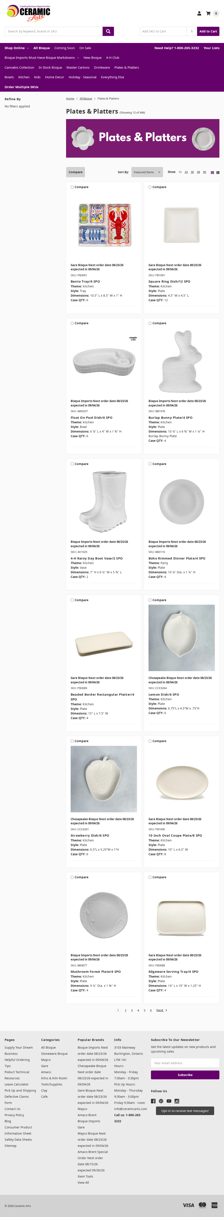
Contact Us (12, 1109)
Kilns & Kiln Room (54, 1078)
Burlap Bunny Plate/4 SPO (170, 417)
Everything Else (112, 77)
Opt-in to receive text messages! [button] (185, 1111)
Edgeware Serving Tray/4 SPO (174, 971)
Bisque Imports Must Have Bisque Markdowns (40, 57)
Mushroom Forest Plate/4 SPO (96, 971)
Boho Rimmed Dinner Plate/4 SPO (177, 558)
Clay (44, 1090)
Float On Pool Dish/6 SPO (91, 417)
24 (186, 172)
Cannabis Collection (19, 67)
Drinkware (102, 67)
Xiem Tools (85, 1176)
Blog (8, 1121)
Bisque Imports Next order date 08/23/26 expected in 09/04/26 (93, 1053)
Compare (75, 172)
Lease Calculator (17, 1084)
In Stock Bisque (50, 67)
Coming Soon (64, 48)
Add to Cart (208, 31)
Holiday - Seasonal (82, 77)
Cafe (44, 1096)
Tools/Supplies (51, 1084)
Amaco (46, 1072)
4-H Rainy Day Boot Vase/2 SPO (97, 558)
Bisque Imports (89, 1121)
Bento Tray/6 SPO (85, 281)
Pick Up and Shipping (20, 1090)
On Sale (85, 48)
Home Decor (54, 77)
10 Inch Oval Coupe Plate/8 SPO (175, 835)
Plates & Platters (126, 67)
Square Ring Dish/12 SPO (170, 281)
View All (83, 1182)
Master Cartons (77, 67)
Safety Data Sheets (18, 1139)
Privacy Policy (14, 1115)
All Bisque (41, 48)
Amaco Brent (87, 1115)
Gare (44, 1066)
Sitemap (11, 1146)
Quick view (104, 226)
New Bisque (93, 57)
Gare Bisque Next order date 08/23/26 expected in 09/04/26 (93, 1096)
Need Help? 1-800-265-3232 (176, 48)
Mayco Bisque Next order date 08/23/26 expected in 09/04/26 (93, 1139)
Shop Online (15, 48)
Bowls (9, 77)
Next (160, 1010)
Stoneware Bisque (54, 1053)
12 (180, 172)
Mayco (46, 1060)
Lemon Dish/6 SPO (164, 694)
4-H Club (112, 57)
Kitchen (24, 77)
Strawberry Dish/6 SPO (90, 835)
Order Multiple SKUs (21, 87)
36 (192, 172)
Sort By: (123, 172)
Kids (37, 77)
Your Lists (211, 48)
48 (198, 172)
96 (204, 172)
